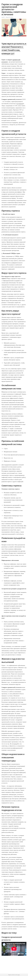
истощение (20, 103)
